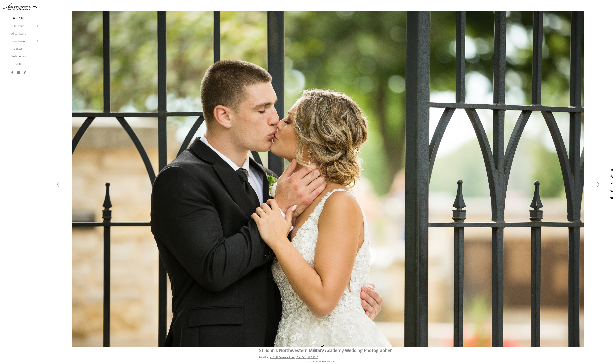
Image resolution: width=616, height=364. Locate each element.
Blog (18, 63)
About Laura (18, 33)
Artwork (18, 26)
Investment (19, 41)
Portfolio (18, 18)
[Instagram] (18, 72)
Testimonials (18, 56)
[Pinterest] (25, 72)
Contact (18, 48)
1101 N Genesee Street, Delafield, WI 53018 (294, 357)
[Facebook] (12, 72)
